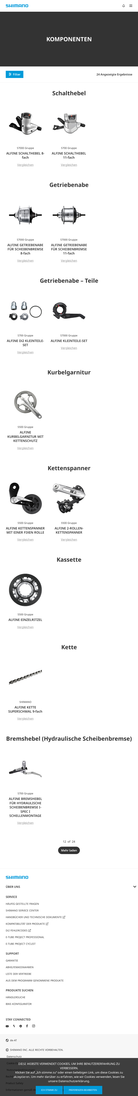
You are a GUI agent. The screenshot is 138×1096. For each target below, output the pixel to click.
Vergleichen (25, 165)
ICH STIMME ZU (49, 1089)
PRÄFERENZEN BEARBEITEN (83, 1089)
